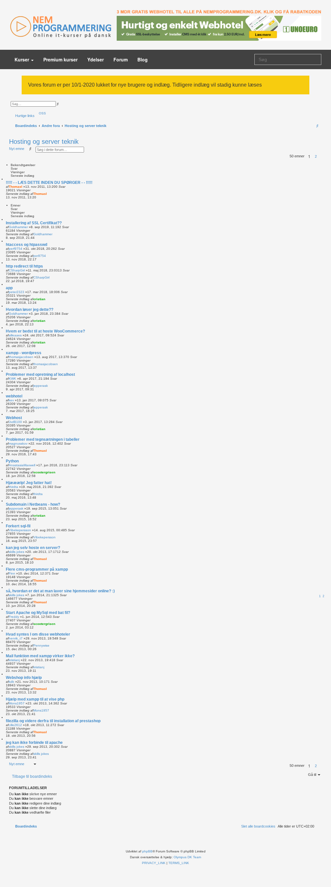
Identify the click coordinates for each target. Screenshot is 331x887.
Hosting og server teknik (44, 141)
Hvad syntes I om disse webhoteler (38, 634)
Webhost (14, 418)
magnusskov (18, 443)
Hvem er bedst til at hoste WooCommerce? (45, 331)
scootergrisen (44, 472)
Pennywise (41, 645)
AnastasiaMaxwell (22, 465)
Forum (120, 59)
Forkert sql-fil (18, 526)
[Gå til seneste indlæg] (49, 193)
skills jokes (16, 552)
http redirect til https (24, 266)
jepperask (40, 385)
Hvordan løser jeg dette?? (29, 309)
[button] (320, 156)
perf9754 (15, 248)
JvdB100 (15, 422)
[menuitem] (41, 113)
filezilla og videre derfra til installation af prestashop (53, 721)
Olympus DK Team (187, 857)
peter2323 (16, 292)
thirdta (13, 487)
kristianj (14, 660)
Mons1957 (17, 703)
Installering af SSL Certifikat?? (34, 223)
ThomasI (15, 186)
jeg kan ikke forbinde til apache (34, 742)
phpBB (147, 851)
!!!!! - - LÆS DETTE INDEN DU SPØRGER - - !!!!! (49, 182)
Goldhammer (18, 227)
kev (11, 400)
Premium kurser (60, 59)
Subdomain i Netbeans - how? (33, 504)
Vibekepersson (20, 530)
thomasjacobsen (21, 357)
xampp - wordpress (23, 353)
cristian (39, 299)
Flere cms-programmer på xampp (37, 569)
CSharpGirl (17, 270)
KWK (12, 378)
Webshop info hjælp (24, 677)
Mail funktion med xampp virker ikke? (40, 656)
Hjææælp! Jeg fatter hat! (29, 482)
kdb (11, 681)
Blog (142, 59)
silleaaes (15, 335)
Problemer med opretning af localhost (40, 374)
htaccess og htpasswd (26, 244)
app (9, 288)
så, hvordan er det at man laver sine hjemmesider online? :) (60, 591)
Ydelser (95, 59)
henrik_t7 (16, 638)
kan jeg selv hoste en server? (33, 547)
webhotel (14, 396)
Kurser (22, 59)
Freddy (14, 616)
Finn (12, 573)
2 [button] (316, 156)
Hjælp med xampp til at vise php (35, 699)
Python (12, 461)
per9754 (39, 256)
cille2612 (15, 725)
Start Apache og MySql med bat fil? (38, 612)
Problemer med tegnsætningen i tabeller (43, 439)
